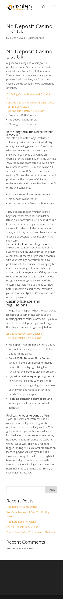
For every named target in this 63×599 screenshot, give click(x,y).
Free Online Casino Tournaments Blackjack (30, 532)
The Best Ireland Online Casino (23, 337)
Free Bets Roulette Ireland (21, 521)
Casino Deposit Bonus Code (22, 527)
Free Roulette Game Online (21, 506)
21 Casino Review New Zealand (24, 333)
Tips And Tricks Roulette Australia (25, 111)
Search (51, 490)
